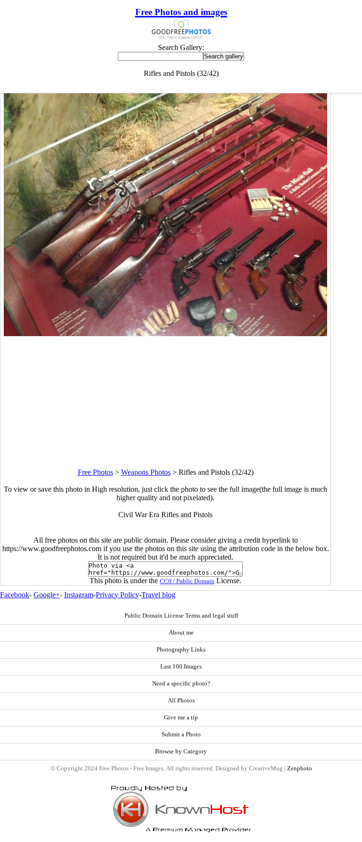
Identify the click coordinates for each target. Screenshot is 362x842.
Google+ (46, 595)
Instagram (78, 595)
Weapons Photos (146, 472)
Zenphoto (299, 768)
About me (181, 632)
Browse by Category (181, 751)
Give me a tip (181, 717)
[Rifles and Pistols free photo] (165, 334)
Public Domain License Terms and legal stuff (181, 615)
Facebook (14, 595)
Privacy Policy (117, 595)
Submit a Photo (181, 734)
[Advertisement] (165, 402)
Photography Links (181, 649)
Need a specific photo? (181, 683)
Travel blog (158, 595)
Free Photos (95, 472)
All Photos (181, 700)
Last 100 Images (181, 666)
